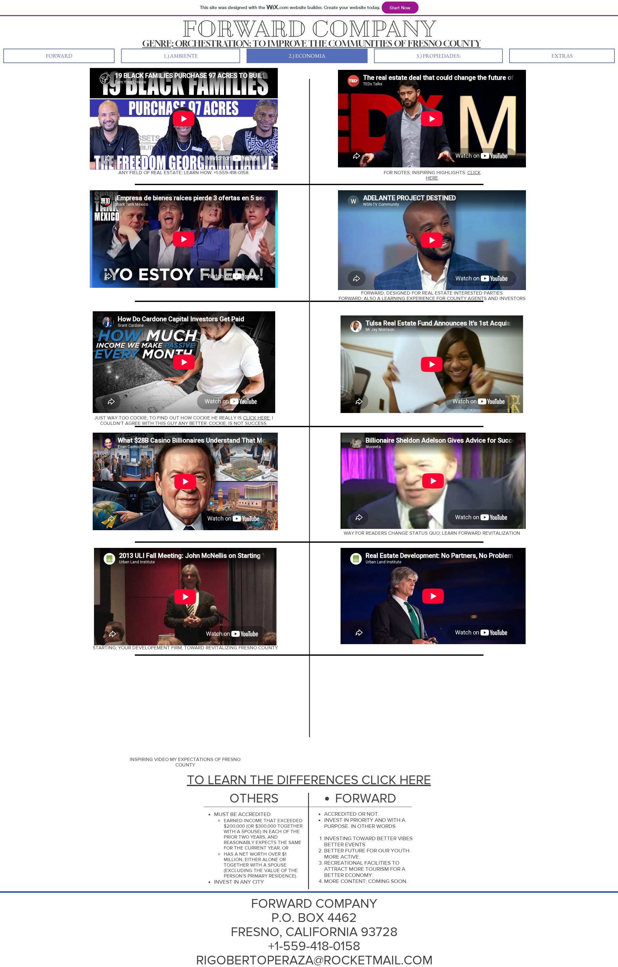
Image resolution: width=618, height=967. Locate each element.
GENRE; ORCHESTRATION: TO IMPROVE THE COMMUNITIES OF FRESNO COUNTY (311, 43)
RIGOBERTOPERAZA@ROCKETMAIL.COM (314, 960)
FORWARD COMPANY (314, 903)
